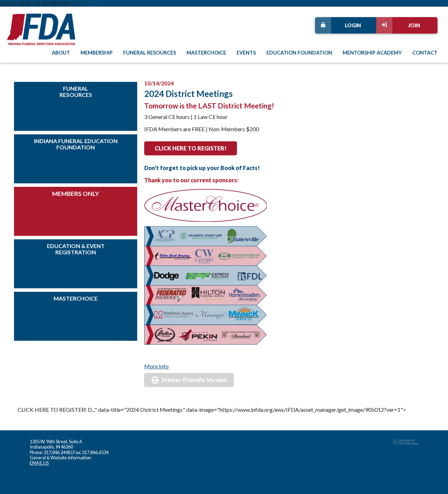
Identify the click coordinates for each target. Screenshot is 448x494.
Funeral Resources (149, 53)
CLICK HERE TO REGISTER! (190, 148)
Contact (425, 53)
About (61, 53)
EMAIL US (39, 463)
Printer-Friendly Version (194, 379)
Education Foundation (299, 53)
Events (246, 53)
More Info (156, 366)
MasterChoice (206, 53)
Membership (96, 53)
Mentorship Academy (372, 53)
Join (414, 25)
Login (353, 25)
